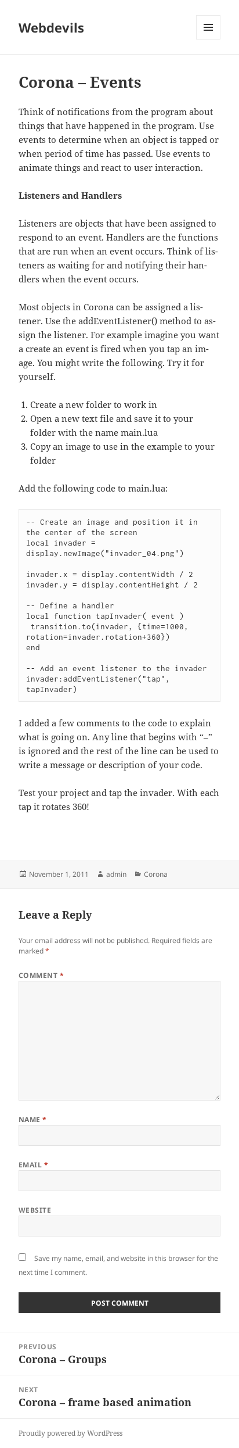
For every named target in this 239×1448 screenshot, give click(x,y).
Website (35, 1210)
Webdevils (51, 27)
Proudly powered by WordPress (70, 1433)
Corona (156, 874)
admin (116, 874)
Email (33, 1165)
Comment (41, 975)
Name (33, 1119)
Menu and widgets (208, 39)
